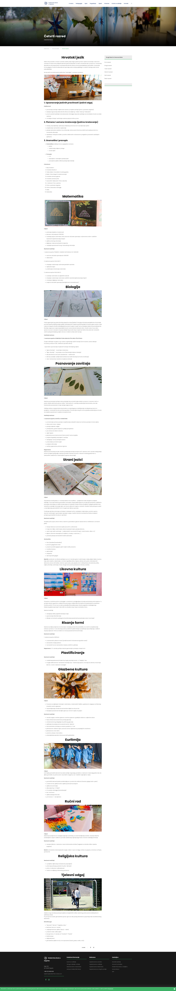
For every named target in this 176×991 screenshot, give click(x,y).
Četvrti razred (108, 72)
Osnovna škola (48, 39)
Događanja (93, 3)
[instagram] (49, 980)
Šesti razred (108, 78)
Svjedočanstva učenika (95, 962)
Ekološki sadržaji (116, 962)
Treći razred (108, 69)
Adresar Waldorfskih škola (74, 969)
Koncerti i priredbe (117, 964)
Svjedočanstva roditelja (95, 964)
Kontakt (126, 3)
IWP (113, 971)
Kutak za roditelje (116, 3)
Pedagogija (79, 3)
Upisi (86, 3)
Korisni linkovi (115, 969)
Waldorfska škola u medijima (119, 966)
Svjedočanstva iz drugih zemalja (97, 969)
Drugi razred (108, 65)
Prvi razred (108, 62)
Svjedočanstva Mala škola (96, 966)
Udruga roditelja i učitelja (73, 964)
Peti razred (108, 75)
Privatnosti (110, 988)
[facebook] (46, 980)
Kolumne (106, 3)
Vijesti (100, 3)
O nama (71, 3)
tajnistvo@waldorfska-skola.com (53, 974)
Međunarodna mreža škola (74, 966)
